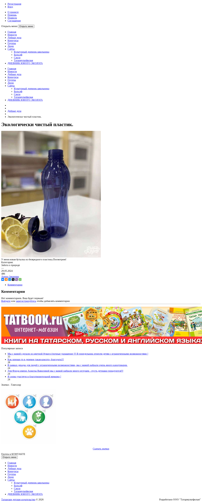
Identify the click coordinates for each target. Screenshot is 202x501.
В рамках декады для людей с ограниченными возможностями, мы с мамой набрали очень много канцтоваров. (68, 365)
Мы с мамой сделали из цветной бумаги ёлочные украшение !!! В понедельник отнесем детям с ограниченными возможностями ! (78, 353)
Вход (10, 6)
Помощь (12, 15)
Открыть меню (26, 26)
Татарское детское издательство (18, 499)
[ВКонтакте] (2, 279)
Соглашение (14, 20)
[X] (13, 279)
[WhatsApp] (20, 279)
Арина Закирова (10, 276)
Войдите (6, 301)
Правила (12, 17)
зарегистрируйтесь (26, 301)
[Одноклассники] (6, 279)
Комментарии (15, 284)
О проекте (13, 12)
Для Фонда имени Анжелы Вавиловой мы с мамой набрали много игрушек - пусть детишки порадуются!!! (65, 370)
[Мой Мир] (9, 279)
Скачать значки (101, 448)
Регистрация (14, 4)
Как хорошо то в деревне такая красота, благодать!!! (36, 359)
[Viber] (16, 279)
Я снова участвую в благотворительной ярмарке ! (34, 376)
